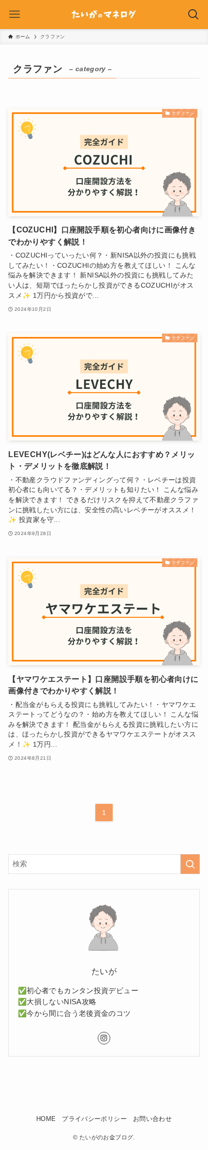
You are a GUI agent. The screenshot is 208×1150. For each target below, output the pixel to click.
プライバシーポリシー (94, 1118)
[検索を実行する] (190, 864)
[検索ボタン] (193, 14)
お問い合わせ (152, 1118)
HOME (46, 1118)
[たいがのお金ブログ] (104, 14)
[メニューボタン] (14, 14)
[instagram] (104, 1038)
